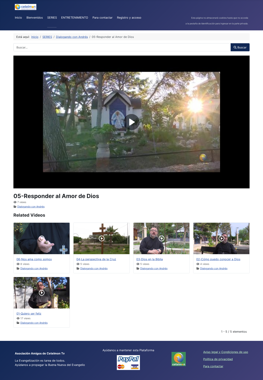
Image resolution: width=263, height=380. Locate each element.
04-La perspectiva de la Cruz (96, 259)
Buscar (242, 47)
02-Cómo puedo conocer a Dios (218, 259)
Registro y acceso (129, 17)
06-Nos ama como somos (34, 259)
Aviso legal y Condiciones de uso (225, 352)
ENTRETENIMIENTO (74, 17)
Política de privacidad (218, 359)
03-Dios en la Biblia (149, 259)
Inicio (18, 17)
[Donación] (128, 362)
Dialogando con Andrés (31, 206)
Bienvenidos (34, 17)
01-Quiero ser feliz (28, 313)
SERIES (52, 17)
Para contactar (102, 17)
